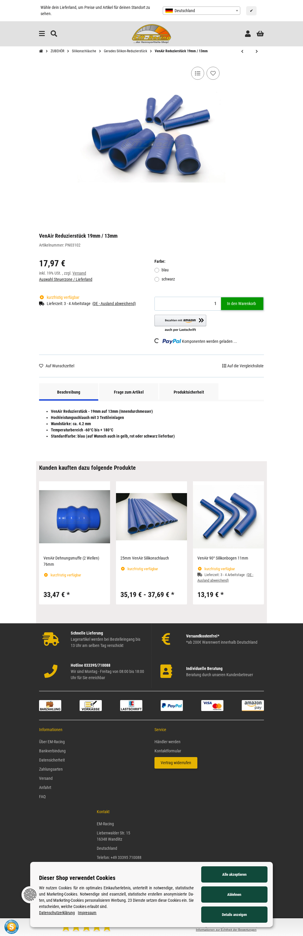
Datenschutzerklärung (57, 912)
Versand (79, 273)
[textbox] (201, 10)
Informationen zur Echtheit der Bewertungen (226, 929)
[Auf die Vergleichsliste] (197, 73)
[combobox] (201, 10)
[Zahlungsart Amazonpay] (253, 705)
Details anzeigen (234, 914)
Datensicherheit (52, 760)
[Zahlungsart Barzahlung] (50, 705)
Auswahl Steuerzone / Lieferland (65, 279)
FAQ (42, 796)
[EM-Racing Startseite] (151, 33)
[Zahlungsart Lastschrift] (131, 705)
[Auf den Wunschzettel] (213, 73)
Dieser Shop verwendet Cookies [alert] (77, 877)
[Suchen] (54, 34)
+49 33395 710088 (126, 857)
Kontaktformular (167, 751)
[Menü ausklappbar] (42, 34)
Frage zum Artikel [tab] (129, 392)
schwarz (168, 279)
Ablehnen (234, 894)
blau (165, 270)
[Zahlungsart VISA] (212, 705)
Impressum (87, 912)
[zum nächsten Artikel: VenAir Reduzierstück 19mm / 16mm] (256, 51)
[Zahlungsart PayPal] (172, 705)
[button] (248, 34)
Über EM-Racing (52, 741)
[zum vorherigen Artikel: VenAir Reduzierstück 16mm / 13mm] (242, 51)
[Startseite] (41, 51)
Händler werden (167, 741)
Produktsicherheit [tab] (189, 392)
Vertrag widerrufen (176, 762)
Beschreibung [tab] (68, 392)
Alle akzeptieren (234, 874)
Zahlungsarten (51, 769)
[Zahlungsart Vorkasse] (91, 705)
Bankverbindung (52, 751)
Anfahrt (45, 787)
